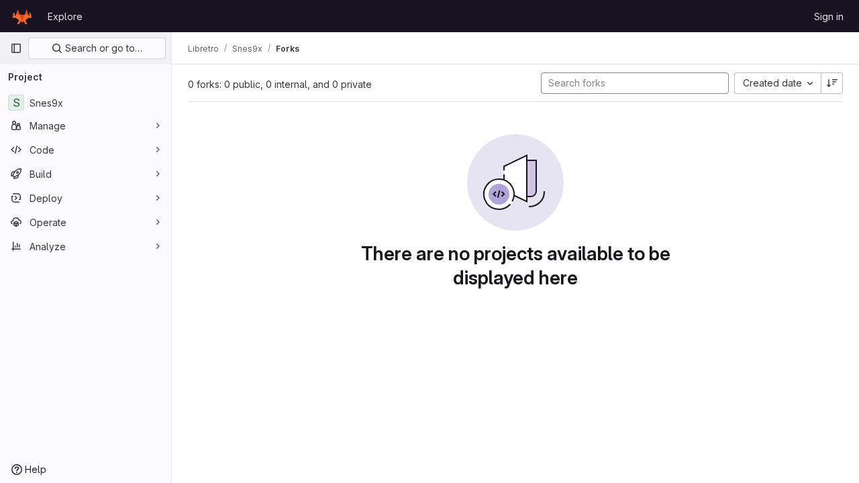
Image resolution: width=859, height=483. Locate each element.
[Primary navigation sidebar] (16, 48)
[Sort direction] (832, 83)
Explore (65, 16)
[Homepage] (22, 16)
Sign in (829, 16)
